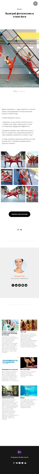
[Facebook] (18, 229)
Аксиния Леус (21, 91)
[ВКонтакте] (21, 229)
